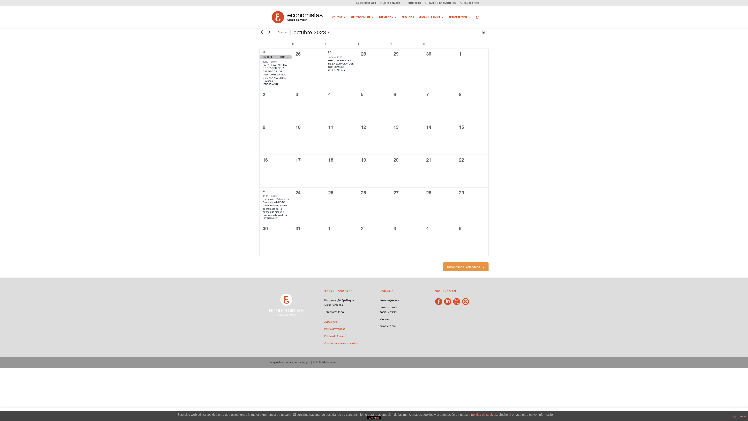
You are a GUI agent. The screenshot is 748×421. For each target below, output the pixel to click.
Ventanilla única (429, 17)
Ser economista (360, 17)
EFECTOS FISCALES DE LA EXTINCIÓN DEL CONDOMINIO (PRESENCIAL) (341, 65)
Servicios (408, 17)
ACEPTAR (374, 418)
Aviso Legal (331, 322)
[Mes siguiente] (269, 32)
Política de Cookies (335, 336)
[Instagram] (466, 303)
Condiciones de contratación (341, 343)
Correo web (368, 3)
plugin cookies (738, 416)
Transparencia (458, 17)
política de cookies (484, 414)
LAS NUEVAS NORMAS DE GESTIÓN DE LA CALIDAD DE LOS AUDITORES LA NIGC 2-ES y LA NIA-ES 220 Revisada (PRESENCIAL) (275, 74)
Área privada (391, 3)
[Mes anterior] (261, 32)
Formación (386, 17)
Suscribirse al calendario (463, 267)
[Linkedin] (448, 303)
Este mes (283, 32)
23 (264, 190)
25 (264, 52)
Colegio (337, 17)
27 (329, 52)
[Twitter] (457, 303)
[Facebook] (439, 303)
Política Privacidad (334, 329)
